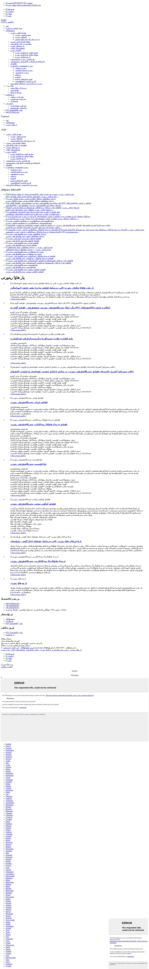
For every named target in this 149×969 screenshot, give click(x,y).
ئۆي (7, 26)
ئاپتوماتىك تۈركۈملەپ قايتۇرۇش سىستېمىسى (27, 61)
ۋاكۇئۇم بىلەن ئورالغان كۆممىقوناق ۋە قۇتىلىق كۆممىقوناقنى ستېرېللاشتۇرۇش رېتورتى (38, 263)
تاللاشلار (13, 64)
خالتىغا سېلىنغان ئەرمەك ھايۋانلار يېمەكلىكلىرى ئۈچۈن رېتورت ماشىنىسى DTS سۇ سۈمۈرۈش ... (42, 232)
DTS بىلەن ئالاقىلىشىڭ (14, 110)
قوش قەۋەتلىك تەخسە (23, 79)
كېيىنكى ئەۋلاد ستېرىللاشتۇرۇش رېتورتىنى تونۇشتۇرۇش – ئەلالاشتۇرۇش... (34, 205)
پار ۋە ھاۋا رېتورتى (17, 46)
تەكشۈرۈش (21, 299)
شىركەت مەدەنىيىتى (18, 99)
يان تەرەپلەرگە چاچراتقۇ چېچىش (27, 39)
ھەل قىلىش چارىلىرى (14, 28)
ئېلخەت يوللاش (6, 667)
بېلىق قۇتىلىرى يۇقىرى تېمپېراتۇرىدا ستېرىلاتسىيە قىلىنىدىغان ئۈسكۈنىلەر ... (33, 214)
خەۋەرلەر (9, 103)
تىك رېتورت (5, 650)
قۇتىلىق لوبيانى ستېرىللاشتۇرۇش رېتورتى (21, 245)
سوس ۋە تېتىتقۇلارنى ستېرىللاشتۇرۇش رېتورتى (24, 254)
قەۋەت (17, 77)
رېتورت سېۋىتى (21, 68)
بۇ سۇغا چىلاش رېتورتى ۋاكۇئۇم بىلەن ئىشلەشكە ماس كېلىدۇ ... (30, 210)
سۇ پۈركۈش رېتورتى (18, 33)
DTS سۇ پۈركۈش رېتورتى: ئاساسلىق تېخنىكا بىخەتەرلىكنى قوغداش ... (32, 197)
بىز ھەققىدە (10, 95)
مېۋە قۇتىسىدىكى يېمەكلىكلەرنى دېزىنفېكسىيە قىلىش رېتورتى (29, 223)
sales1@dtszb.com (31, 5)
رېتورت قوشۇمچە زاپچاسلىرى (21, 66)
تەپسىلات (13, 299)
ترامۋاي (18, 75)
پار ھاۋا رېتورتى (11, 125)
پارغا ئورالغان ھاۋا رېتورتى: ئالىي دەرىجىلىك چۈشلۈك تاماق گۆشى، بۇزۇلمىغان (45, 541)
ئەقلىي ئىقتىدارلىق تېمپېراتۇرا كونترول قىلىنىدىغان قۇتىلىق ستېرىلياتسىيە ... (33, 227)
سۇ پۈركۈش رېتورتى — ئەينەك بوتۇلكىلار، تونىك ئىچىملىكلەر (28, 250)
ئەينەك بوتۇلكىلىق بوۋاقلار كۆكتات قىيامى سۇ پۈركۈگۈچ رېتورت (30, 201)
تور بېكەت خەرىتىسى (11, 648)
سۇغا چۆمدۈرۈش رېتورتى (20, 42)
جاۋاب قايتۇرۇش (32, 650)
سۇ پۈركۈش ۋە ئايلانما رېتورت (26, 53)
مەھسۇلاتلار (10, 31)
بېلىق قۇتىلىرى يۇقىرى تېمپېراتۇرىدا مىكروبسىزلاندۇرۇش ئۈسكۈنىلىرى (41, 338)
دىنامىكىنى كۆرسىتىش (18, 108)
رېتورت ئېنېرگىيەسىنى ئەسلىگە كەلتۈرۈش (26, 84)
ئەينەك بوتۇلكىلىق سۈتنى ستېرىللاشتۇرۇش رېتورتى (25, 236)
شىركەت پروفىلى (17, 97)
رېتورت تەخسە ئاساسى (24, 70)
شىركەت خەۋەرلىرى (18, 106)
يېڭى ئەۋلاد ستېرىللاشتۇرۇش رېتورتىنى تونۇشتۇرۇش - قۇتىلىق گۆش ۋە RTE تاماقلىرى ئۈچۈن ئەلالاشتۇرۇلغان (60, 307)
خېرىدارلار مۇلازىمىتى (18, 88)
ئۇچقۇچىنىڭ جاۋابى (17, 48)
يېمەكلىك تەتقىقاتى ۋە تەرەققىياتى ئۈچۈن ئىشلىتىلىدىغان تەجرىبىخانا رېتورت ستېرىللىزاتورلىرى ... (42, 219)
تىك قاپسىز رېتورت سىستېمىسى (22, 59)
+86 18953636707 (22, 3)
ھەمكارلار (14, 101)
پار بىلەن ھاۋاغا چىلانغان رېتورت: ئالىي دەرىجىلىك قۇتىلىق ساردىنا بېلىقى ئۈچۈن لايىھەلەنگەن (52, 288)
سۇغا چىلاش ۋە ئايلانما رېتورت (26, 55)
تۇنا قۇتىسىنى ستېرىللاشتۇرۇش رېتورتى (21, 267)
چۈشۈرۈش (14, 90)
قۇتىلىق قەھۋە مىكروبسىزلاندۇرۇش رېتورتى (22, 241)
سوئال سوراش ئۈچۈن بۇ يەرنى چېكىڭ (15, 645)
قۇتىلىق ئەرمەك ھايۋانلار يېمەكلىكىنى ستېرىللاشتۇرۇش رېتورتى (29, 258)
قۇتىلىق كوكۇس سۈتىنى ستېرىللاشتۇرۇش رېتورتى (25, 272)
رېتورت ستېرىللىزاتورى (60, 650)
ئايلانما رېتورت (15, 50)
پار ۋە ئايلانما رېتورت (22, 57)
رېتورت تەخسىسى (22, 73)
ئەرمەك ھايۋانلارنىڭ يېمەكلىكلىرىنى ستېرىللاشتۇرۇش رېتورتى (37, 561)
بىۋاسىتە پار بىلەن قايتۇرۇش (21, 44)
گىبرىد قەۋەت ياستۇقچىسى (25, 81)
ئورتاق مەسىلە (15, 92)
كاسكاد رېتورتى (21, 37)
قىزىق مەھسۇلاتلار (27, 648)
